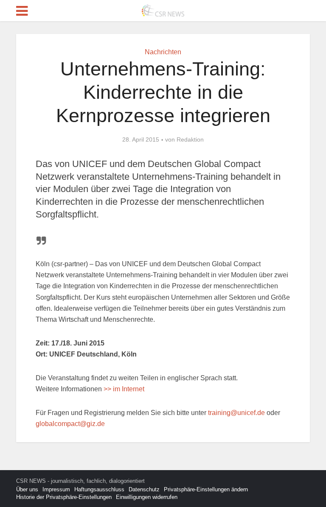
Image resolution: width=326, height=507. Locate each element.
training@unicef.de (236, 412)
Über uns (27, 489)
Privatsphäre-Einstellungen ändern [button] (206, 489)
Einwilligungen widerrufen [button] (146, 497)
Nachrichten (163, 52)
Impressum (56, 489)
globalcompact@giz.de (70, 423)
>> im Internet (124, 389)
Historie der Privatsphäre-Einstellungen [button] (64, 497)
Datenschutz (144, 489)
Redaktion (190, 139)
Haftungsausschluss (99, 489)
